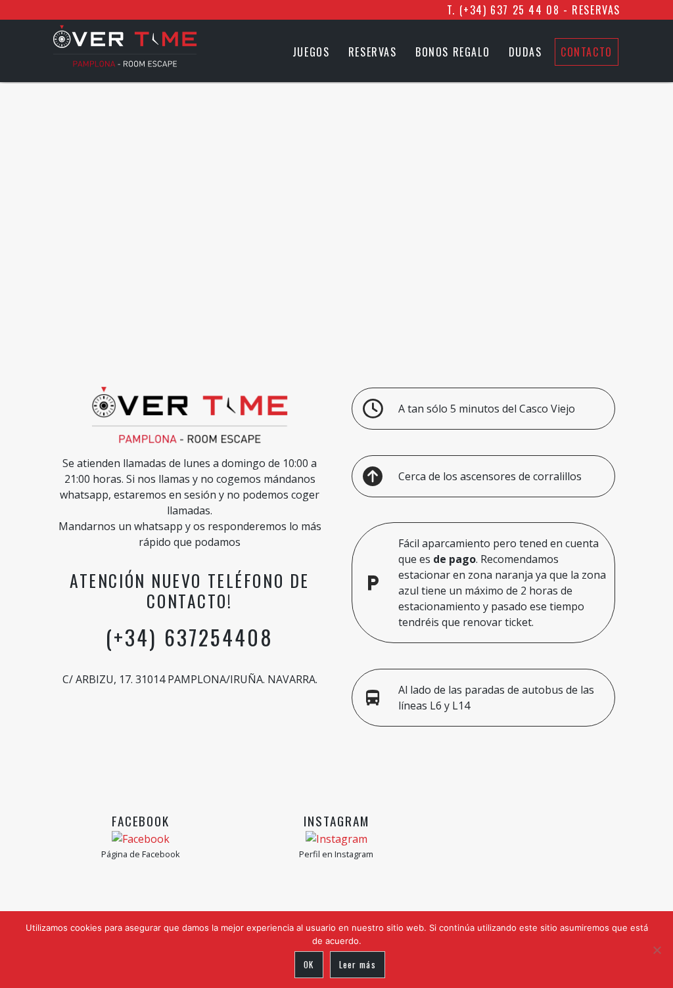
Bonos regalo (452, 52)
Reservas (372, 52)
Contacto (587, 52)
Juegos (311, 52)
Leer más (357, 964)
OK (309, 964)
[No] (656, 949)
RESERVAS (596, 10)
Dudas (525, 52)
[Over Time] (125, 63)
